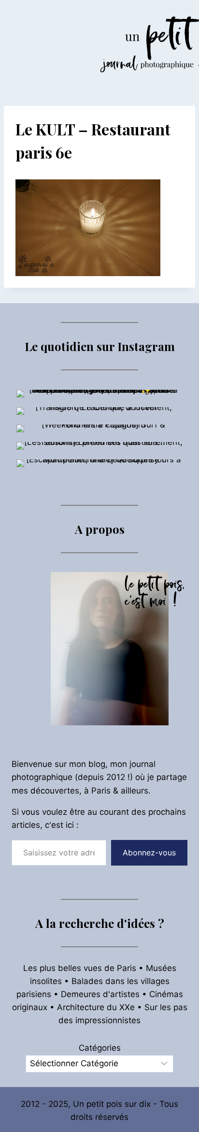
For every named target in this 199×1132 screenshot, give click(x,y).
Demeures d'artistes (100, 994)
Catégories (100, 1048)
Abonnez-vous (149, 852)
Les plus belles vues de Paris (79, 968)
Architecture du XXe (96, 1007)
